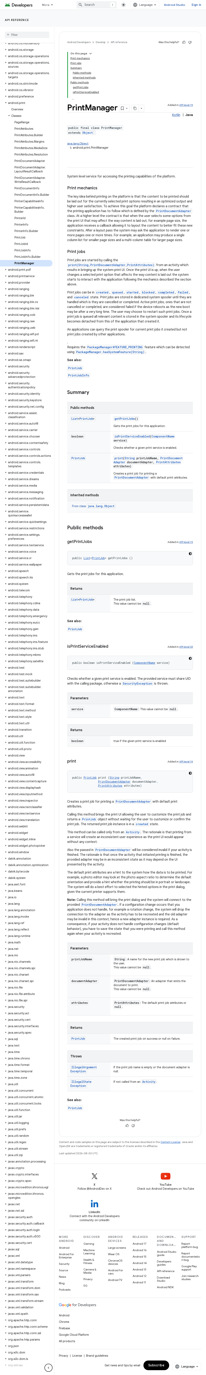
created (102, 292)
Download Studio (163, 1279)
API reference (17, 20)
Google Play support (189, 1267)
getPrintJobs (124, 419)
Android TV (115, 1280)
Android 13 (139, 1269)
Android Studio (174, 5)
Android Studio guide (166, 1253)
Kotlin (176, 115)
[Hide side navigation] (48, 1368)
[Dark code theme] (190, 553)
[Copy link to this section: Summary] (93, 392)
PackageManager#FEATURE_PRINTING (115, 347)
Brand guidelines (97, 1355)
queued (117, 292)
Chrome (64, 1322)
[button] (26, 43)
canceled (81, 297)
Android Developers (79, 42)
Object (87, 133)
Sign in (196, 5)
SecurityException (137, 683)
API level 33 (186, 647)
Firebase (64, 1328)
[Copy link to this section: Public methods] (107, 528)
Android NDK (165, 1287)
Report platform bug (189, 1245)
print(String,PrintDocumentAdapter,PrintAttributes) (111, 265)
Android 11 (139, 1282)
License (77, 1355)
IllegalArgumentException (83, 1069)
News (62, 1277)
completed (166, 292)
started (132, 292)
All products (67, 1341)
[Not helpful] (190, 42)
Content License (170, 1142)
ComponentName (163, 436)
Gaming (88, 1243)
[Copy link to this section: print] (80, 761)
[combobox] (96, 4)
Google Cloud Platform (74, 1335)
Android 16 (140, 1250)
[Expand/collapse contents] (90, 53)
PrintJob (75, 368)
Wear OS (113, 1254)
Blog (62, 1283)
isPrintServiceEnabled (132, 436)
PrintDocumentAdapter (173, 211)
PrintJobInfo (78, 375)
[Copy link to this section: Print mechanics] (101, 188)
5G (85, 1285)
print (118, 458)
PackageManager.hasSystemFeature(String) (110, 352)
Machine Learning (89, 1251)
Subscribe (156, 1365)
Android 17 (139, 1243)
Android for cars (115, 1271)
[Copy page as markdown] (135, 108)
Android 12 (139, 1276)
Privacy (88, 1279)
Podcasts (64, 1289)
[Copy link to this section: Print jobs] (89, 252)
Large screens (117, 1248)
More (45, 5)
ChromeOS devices (115, 1262)
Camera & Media (89, 1271)
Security (64, 1264)
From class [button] (93, 506)
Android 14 (140, 1263)
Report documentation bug (190, 1257)
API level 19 (186, 105)
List (74, 419)
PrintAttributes (168, 462)
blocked (148, 292)
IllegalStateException (81, 1084)
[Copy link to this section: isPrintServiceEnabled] (112, 646)
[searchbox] (27, 35)
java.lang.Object (78, 143)
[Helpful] (184, 42)
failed (183, 292)
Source (63, 1270)
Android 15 (139, 1256)
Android (64, 1248)
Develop (100, 42)
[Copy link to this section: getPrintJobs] (96, 542)
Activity (133, 832)
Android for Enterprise (66, 1255)
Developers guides (164, 1263)
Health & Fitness (88, 1261)
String (130, 458)
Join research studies (190, 1277)
